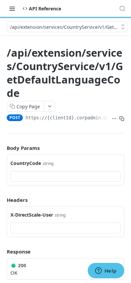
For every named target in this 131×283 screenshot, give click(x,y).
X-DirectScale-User (31, 215)
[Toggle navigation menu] (12, 8)
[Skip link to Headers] (2, 200)
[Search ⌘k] (122, 8)
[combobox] (65, 176)
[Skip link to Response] (2, 252)
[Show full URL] (114, 118)
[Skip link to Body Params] (2, 148)
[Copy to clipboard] (121, 118)
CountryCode (25, 163)
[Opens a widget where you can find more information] (105, 271)
